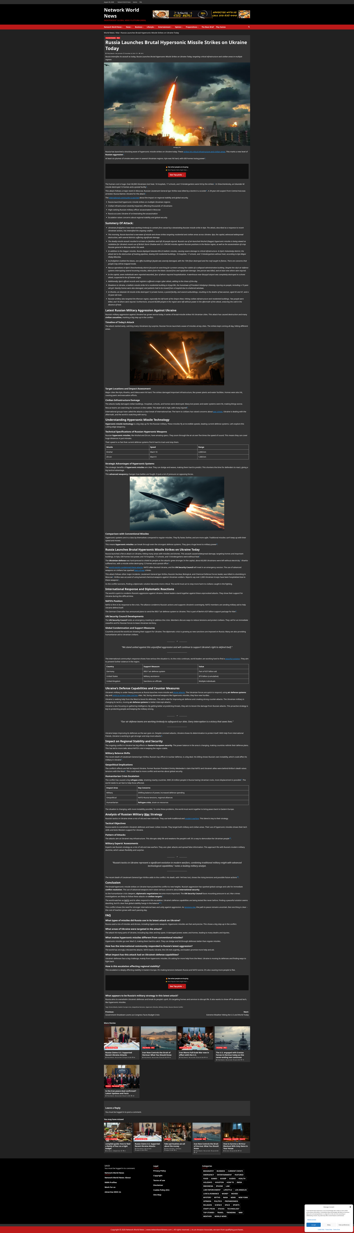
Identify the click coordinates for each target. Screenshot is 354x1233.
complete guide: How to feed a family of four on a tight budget (117, 1146)
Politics (108, 1086)
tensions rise (190, 907)
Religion (167, 1139)
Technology (233, 1209)
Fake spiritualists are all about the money (174, 1145)
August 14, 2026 (128, 1057)
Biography (208, 1171)
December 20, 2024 (130, 53)
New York (243, 1197)
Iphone (219, 1186)
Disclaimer (158, 1185)
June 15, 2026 (127, 1096)
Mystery (207, 1197)
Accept (314, 1225)
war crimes (218, 411)
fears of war (139, 570)
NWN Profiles (111, 1182)
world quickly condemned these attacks (126, 567)
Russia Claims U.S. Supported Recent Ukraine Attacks (118, 1053)
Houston (219, 1182)
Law (228, 1186)
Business (138, 27)
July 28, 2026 (164, 1057)
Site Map (157, 1194)
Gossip (223, 1178)
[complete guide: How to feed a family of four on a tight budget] (118, 1132)
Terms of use (336, 1229)
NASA (225, 1197)
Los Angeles (241, 1190)
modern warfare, (181, 862)
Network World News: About (118, 1177)
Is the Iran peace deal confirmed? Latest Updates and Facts (120, 1092)
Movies (234, 1193)
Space (227, 1205)
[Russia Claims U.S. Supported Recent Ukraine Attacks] (121, 1038)
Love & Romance (211, 1193)
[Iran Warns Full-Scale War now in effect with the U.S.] (195, 1038)
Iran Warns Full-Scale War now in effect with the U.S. (194, 1053)
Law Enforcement (212, 1190)
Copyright (157, 1175)
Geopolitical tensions (138, 1007)
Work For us (110, 1187)
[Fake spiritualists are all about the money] (177, 1132)
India (239, 1182)
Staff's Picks (209, 1209)
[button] (350, 1207)
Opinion (178, 27)
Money (225, 1193)
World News (221, 1216)
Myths (217, 1197)
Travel (220, 1212)
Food (107, 1139)
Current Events (110, 38)
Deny (328, 1225)
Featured (235, 1139)
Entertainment (164, 27)
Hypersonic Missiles (152, 1007)
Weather (207, 1216)
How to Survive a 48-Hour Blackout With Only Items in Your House (235, 1146)
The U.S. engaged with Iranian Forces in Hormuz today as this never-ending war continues (230, 1055)
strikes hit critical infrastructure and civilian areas (204, 151)
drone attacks (179, 692)
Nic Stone (227, 1150)
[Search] (249, 27)
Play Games (221, 27)
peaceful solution (232, 658)
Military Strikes (163, 1007)
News (128, 27)
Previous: (132, 1013)
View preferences (344, 1225)
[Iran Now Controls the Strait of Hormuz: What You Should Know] (158, 1038)
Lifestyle (150, 27)
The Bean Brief (208, 27)
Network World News (124, 2)
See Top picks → (177, 174)
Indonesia (208, 1186)
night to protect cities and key (125, 695)
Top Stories (109, 1048)
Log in (107, 1165)
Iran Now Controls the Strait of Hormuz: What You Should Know (156, 1053)
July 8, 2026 (237, 1060)
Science (218, 1205)
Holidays (207, 1182)
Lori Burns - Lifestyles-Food (113, 1150)
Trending (219, 1048)
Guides (232, 1178)
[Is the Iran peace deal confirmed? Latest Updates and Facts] (121, 1077)
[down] (123, 27)
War (118, 38)
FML (140, 2)
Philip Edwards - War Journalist (115, 53)
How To (242, 1139)
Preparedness (191, 27)
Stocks (221, 1209)
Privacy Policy (328, 1229)
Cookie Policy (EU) (161, 1190)
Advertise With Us (113, 1192)
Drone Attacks (113, 1007)
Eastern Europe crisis (124, 1007)
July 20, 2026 (201, 1057)
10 (160, 903)
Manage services (311, 1219)
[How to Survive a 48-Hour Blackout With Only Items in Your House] (236, 1132)
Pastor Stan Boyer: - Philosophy (173, 1148)
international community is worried (124, 197)
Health (241, 1178)
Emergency (227, 1139)
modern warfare (192, 818)
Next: (227, 1013)
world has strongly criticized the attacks (126, 950)
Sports (236, 1205)
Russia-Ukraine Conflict (176, 1007)
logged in (120, 1112)
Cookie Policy (321, 1229)
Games (135, 2)
